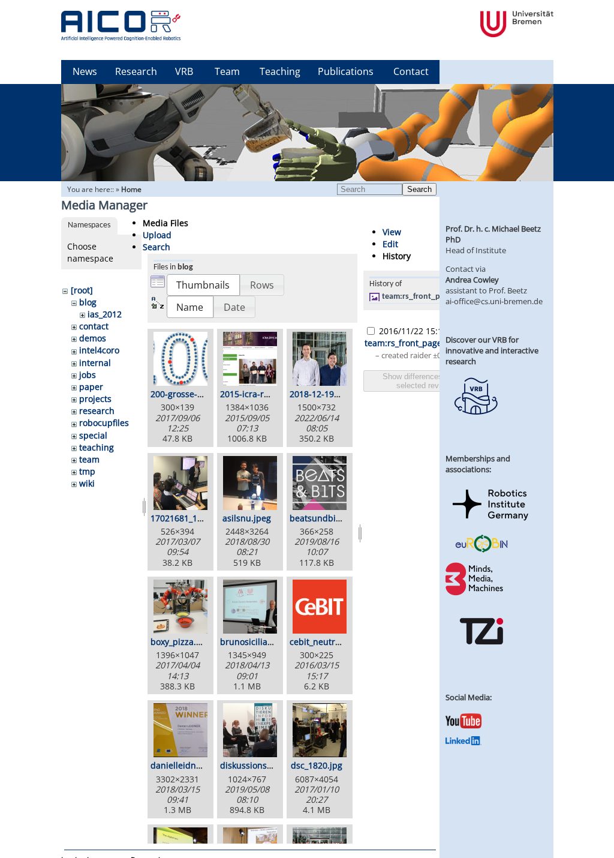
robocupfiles (104, 422)
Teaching (280, 71)
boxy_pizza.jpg (180, 641)
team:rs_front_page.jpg (424, 296)
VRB (184, 71)
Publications (346, 71)
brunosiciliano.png (258, 641)
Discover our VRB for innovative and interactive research (492, 350)
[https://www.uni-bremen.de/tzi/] (481, 655)
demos (92, 338)
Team (227, 71)
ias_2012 (105, 314)
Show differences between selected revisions (428, 381)
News (85, 71)
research (97, 410)
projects (95, 398)
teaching (96, 447)
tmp (87, 471)
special (93, 435)
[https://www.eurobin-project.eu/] (481, 550)
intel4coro (99, 350)
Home (131, 189)
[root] (82, 290)
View (392, 232)
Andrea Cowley (472, 279)
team (89, 459)
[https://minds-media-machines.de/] (475, 593)
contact (94, 326)
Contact (411, 71)
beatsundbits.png (325, 518)
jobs (87, 374)
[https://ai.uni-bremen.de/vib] (475, 423)
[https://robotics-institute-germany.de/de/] (490, 522)
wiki (87, 483)
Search (419, 189)
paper (91, 386)
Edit (390, 244)
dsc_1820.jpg (316, 765)
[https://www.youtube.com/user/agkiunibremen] (463, 725)
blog (88, 302)
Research (136, 71)
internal (95, 362)
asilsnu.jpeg (246, 518)
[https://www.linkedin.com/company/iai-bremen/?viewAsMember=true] (463, 742)
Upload (157, 235)
